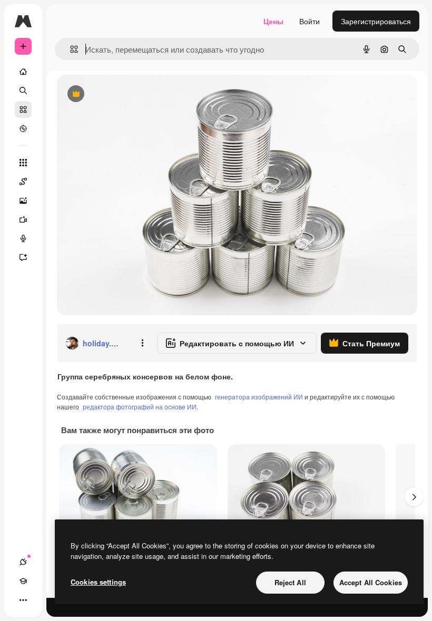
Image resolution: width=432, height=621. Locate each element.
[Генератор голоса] (23, 238)
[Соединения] (23, 562)
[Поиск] (23, 90)
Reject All (290, 582)
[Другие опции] (142, 343)
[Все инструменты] (23, 162)
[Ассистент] (23, 257)
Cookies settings (98, 582)
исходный (127, 94)
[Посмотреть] (23, 128)
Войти (309, 21)
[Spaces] (23, 181)
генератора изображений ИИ (259, 396)
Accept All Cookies (370, 582)
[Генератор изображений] (23, 200)
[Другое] (23, 600)
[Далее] (414, 496)
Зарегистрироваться (376, 21)
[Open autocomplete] (69, 49)
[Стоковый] (23, 109)
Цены (273, 21)
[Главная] (23, 71)
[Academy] (23, 581)
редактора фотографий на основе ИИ (140, 406)
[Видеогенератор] (23, 219)
